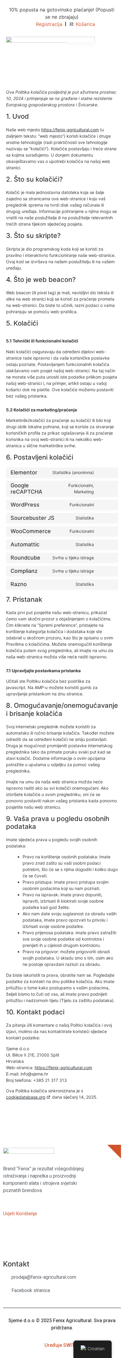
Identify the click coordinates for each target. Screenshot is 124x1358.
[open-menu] (114, 45)
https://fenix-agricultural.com (70, 129)
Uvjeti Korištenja (20, 1213)
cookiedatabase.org (25, 1097)
